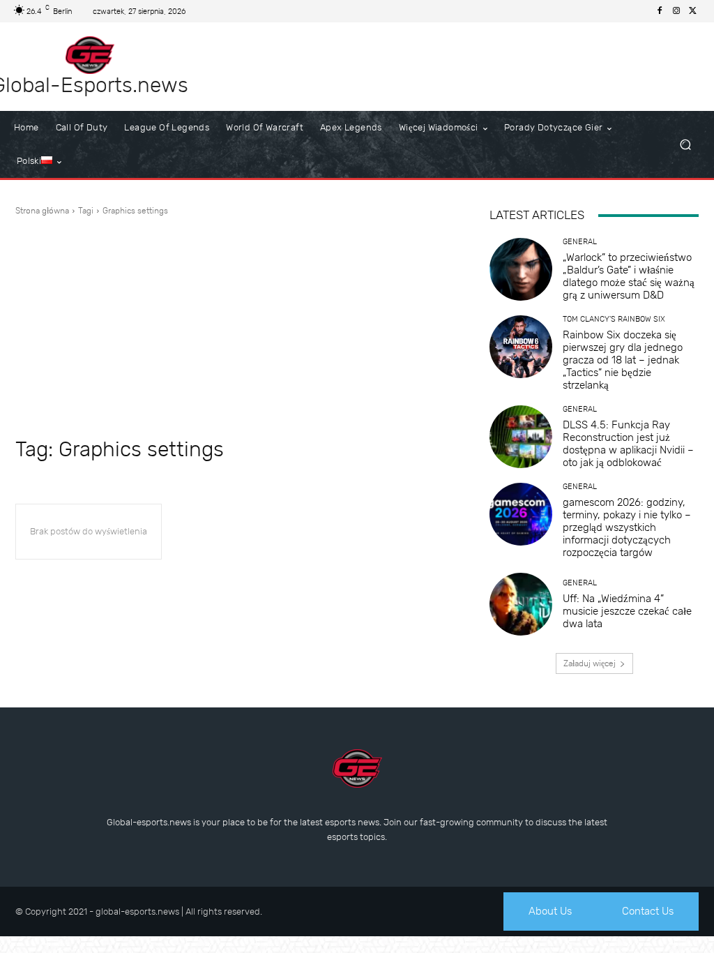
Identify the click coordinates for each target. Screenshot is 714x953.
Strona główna (42, 211)
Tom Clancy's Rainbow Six (614, 319)
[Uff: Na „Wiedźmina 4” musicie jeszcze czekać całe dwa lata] (520, 604)
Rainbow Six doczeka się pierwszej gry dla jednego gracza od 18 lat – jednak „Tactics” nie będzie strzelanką (623, 360)
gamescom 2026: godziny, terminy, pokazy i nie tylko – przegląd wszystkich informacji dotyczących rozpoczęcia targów (627, 527)
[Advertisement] (238, 325)
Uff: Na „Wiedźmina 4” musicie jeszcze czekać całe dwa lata (627, 611)
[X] (693, 11)
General (580, 242)
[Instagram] (676, 11)
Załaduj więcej (589, 663)
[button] (685, 144)
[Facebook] (659, 11)
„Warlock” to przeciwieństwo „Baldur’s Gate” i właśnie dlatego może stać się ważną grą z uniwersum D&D (628, 276)
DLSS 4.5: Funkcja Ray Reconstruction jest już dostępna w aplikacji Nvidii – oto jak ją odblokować (628, 444)
